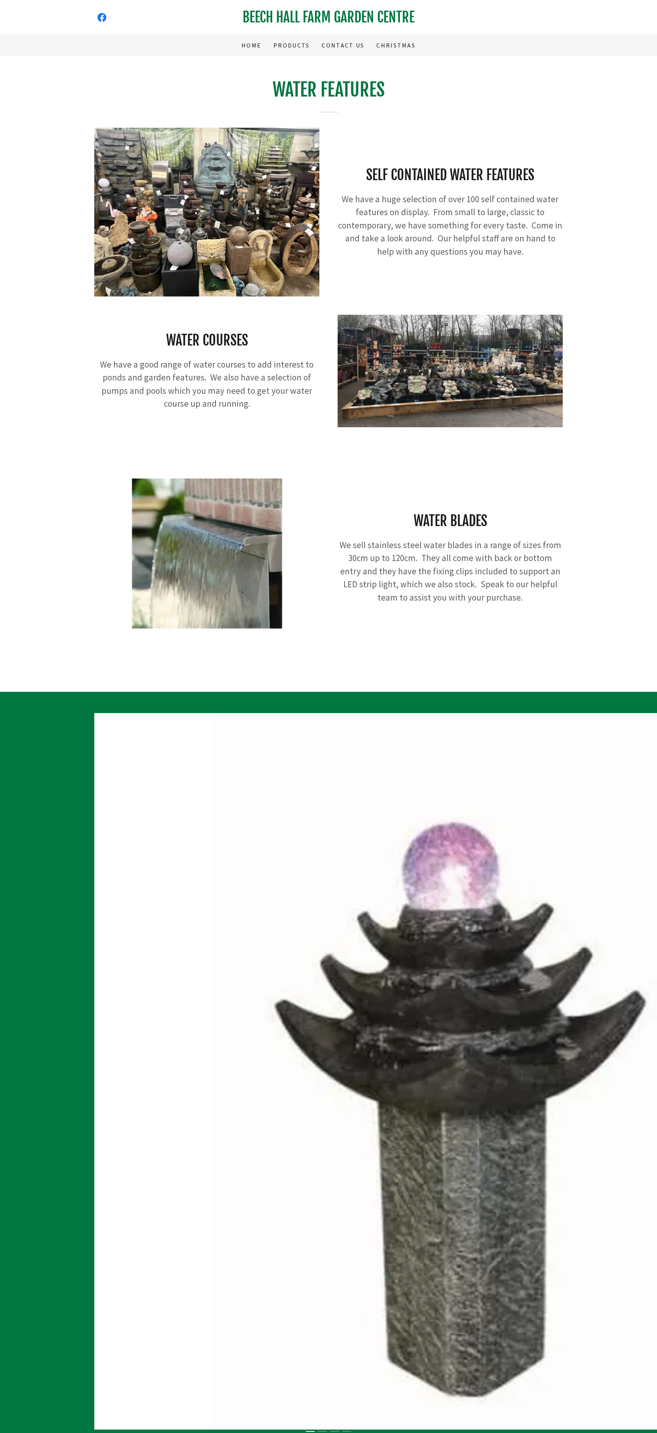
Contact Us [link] (343, 45)
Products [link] (291, 45)
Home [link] (251, 45)
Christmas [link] (396, 45)
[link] (102, 17)
